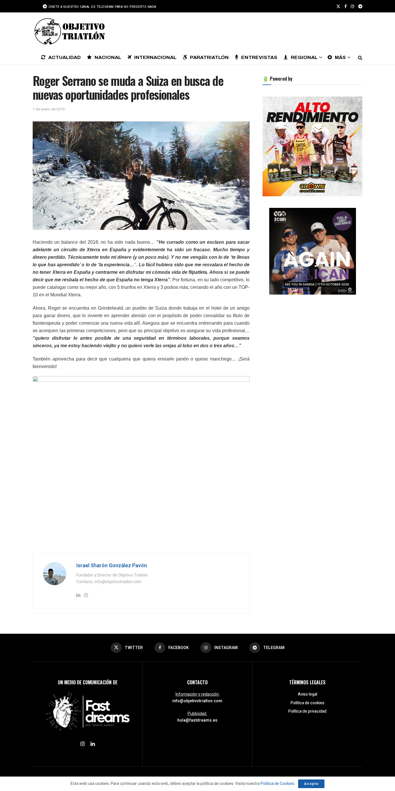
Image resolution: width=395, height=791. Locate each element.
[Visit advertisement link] (312, 146)
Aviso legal (307, 694)
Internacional (155, 57)
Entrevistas (259, 57)
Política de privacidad (307, 711)
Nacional (108, 57)
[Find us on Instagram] (352, 6)
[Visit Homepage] (69, 31)
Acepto (311, 783)
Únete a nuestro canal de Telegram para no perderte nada (102, 6)
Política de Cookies (277, 784)
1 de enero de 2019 (48, 109)
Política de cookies (307, 703)
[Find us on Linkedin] (93, 744)
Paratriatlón (209, 57)
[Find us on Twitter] (338, 6)
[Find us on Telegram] (360, 6)
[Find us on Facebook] (345, 6)
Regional (304, 57)
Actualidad (64, 57)
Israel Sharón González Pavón (111, 566)
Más (340, 57)
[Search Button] (360, 57)
